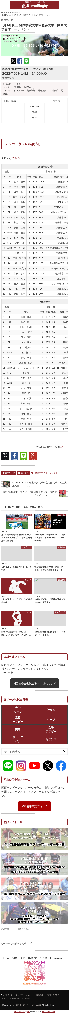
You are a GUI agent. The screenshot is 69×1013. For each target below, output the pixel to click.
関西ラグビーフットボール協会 (29, 1005)
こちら (16, 158)
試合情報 (25, 473)
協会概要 (26, 998)
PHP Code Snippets (22, 1011)
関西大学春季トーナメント (46, 473)
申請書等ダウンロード (54, 995)
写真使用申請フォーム (34, 806)
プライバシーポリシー (24, 995)
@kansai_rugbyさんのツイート (19, 943)
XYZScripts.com (48, 1011)
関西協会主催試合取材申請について (34, 683)
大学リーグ (10, 473)
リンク (3, 998)
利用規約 (39, 995)
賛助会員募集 (15, 998)
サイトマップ (8, 995)
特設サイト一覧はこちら (16, 928)
